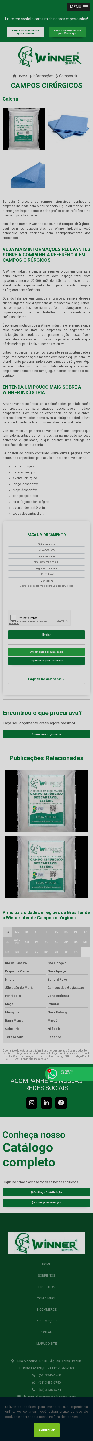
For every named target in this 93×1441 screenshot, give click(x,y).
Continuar (47, 1430)
